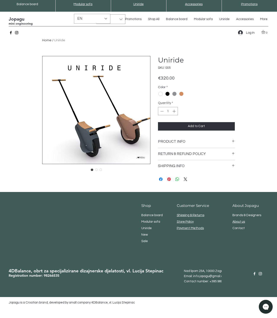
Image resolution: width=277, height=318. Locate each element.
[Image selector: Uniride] (92, 170)
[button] (111, 19)
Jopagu (16, 19)
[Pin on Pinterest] (169, 179)
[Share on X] (185, 179)
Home (47, 40)
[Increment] (174, 111)
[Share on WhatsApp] (177, 179)
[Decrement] (161, 111)
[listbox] (111, 19)
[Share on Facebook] (160, 179)
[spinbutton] (168, 111)
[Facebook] (11, 32)
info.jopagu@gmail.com (210, 276)
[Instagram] (16, 32)
